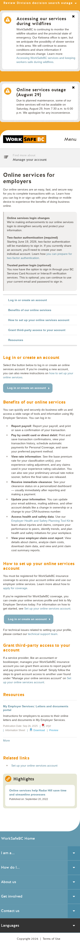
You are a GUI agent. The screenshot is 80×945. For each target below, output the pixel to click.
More (6, 740)
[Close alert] (73, 16)
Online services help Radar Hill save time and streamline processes (37, 792)
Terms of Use (51, 939)
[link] (40, 300)
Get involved (11, 896)
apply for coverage (15, 588)
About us (8, 881)
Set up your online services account (47, 608)
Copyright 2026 (28, 939)
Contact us (10, 910)
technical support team (42, 634)
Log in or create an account (26, 387)
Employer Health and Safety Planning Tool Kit (40, 520)
